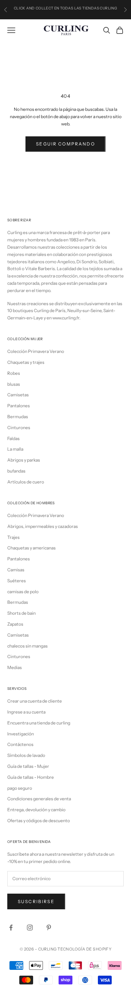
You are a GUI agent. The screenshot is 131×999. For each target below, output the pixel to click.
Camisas (15, 569)
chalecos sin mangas (27, 646)
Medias (14, 667)
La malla (15, 449)
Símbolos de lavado (26, 755)
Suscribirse (36, 901)
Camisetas (18, 394)
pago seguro (19, 788)
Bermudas (17, 416)
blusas (13, 384)
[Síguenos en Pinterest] (48, 927)
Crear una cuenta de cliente (34, 701)
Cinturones (18, 427)
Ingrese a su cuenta (26, 712)
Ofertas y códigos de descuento (38, 820)
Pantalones (18, 405)
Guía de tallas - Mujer (28, 766)
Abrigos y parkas (23, 460)
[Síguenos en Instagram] (29, 927)
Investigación (20, 733)
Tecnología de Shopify (84, 949)
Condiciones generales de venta (39, 798)
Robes (13, 373)
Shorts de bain (21, 613)
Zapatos (15, 624)
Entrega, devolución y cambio (36, 809)
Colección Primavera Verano (35, 351)
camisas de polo (23, 591)
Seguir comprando (65, 144)
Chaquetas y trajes (25, 362)
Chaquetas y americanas (31, 548)
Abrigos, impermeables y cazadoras (42, 526)
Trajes (13, 537)
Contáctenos (20, 744)
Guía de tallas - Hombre (30, 777)
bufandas (16, 471)
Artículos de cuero (25, 482)
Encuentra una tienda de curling (38, 723)
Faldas (13, 438)
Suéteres (16, 580)
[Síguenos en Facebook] (11, 927)
